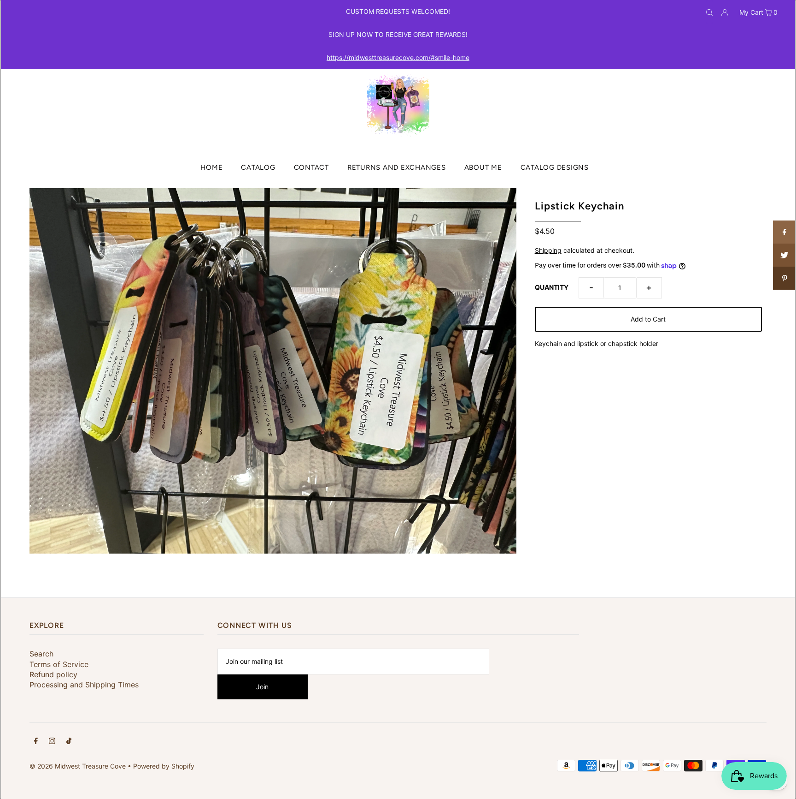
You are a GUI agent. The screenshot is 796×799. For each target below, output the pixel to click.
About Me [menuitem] (483, 167)
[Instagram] (52, 742)
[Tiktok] (68, 742)
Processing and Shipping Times (84, 684)
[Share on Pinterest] (784, 278)
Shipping (548, 250)
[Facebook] (36, 742)
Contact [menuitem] (311, 167)
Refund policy (53, 674)
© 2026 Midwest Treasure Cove (78, 766)
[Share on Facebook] (784, 232)
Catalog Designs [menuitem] (555, 167)
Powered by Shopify (163, 766)
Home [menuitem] (211, 167)
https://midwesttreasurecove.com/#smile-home (398, 57)
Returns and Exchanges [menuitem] (396, 167)
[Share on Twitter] (784, 255)
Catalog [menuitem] (258, 167)
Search (41, 653)
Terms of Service (58, 664)
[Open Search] (709, 12)
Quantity (551, 287)
